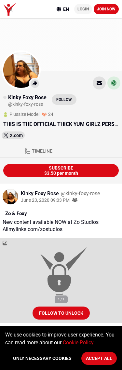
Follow (64, 99)
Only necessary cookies (42, 358)
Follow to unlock (61, 313)
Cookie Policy (78, 342)
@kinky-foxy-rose (80, 193)
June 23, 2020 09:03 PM (45, 200)
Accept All (99, 358)
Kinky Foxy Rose (40, 193)
